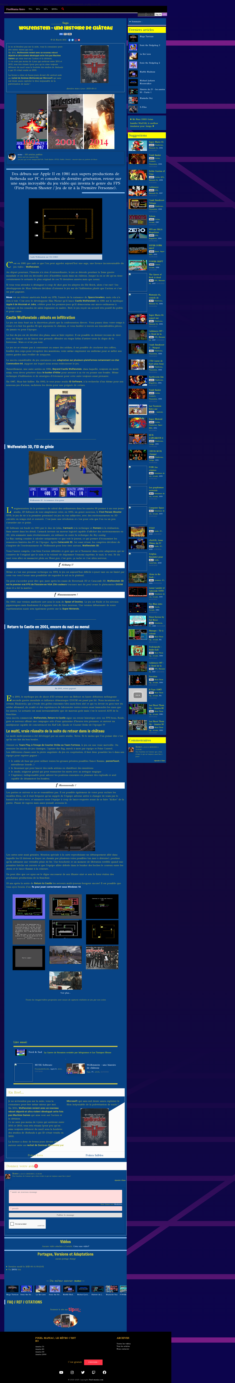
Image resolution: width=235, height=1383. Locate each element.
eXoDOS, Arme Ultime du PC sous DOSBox (156, 542)
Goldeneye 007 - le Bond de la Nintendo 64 (156, 333)
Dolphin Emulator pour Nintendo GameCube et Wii (157, 555)
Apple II (53, 1069)
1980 (157, 610)
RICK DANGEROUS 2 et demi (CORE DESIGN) (156, 437)
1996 (161, 148)
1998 (161, 180)
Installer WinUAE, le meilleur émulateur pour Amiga (144, 124)
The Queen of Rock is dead (155, 276)
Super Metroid (155, 419)
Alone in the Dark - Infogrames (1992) (154, 576)
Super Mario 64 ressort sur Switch (156, 317)
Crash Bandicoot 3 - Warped (156, 346)
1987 (157, 222)
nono (20, 154)
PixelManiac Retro (15, 9)
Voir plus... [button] (65, 993)
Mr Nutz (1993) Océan (142, 119)
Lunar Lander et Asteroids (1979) (156, 589)
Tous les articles (123, 1346)
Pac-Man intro (155, 604)
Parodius (153, 676)
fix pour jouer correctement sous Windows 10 (56, 886)
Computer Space (156, 508)
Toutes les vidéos (124, 1344)
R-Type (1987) (155, 689)
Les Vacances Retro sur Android (155, 407)
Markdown (118, 1204)
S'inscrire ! (93, 1362)
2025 (151, 534)
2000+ (55, 9)
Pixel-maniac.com (96, 1380)
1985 (154, 626)
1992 (155, 254)
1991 (157, 444)
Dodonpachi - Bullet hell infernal (155, 648)
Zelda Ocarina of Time (157, 172)
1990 (161, 656)
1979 (161, 476)
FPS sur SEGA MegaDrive (155, 231)
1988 (157, 267)
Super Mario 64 (156, 142)
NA (160, 640)
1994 (160, 238)
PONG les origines (153, 468)
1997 (161, 193)
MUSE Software (43, 1064)
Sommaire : (137, 21)
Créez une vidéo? (81, 1246)
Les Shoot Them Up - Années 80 (156, 706)
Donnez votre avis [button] (21, 1166)
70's (30, 9)
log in (158, 14)
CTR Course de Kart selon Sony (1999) (156, 362)
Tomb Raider (155, 155)
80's (38, 9)
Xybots (152, 216)
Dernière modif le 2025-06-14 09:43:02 (26, 1266)
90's (46, 9)
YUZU (152, 528)
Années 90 (39, 1352)
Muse (9, 297)
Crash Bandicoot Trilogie (156, 201)
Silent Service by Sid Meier (156, 618)
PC (93, 1072)
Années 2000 (40, 1354)
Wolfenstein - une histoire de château (101, 1066)
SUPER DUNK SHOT (155, 247)
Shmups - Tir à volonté (156, 632)
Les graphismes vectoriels (156, 489)
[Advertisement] (65, 1020)
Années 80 (39, 1349)
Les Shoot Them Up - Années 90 (156, 722)
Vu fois (14, 1269)
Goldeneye (154, 187)
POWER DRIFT (156, 261)
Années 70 (39, 1346)
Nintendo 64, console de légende (155, 296)
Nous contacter (123, 1349)
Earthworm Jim (156, 377)
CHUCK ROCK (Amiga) (155, 452)
